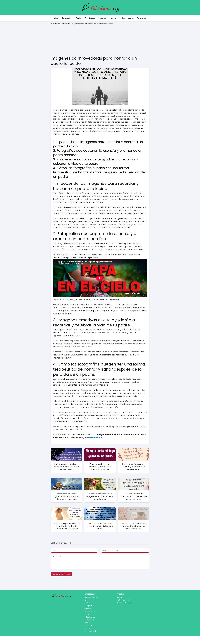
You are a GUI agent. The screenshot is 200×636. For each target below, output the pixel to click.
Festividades (90, 18)
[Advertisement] (100, 40)
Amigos (87, 600)
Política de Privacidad (125, 603)
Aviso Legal (121, 597)
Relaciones (141, 18)
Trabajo (113, 18)
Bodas (122, 18)
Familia (78, 18)
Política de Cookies (124, 600)
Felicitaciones (90, 617)
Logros (131, 18)
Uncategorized (90, 631)
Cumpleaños (67, 18)
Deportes (102, 18)
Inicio (56, 18)
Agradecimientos (91, 597)
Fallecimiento (90, 611)
